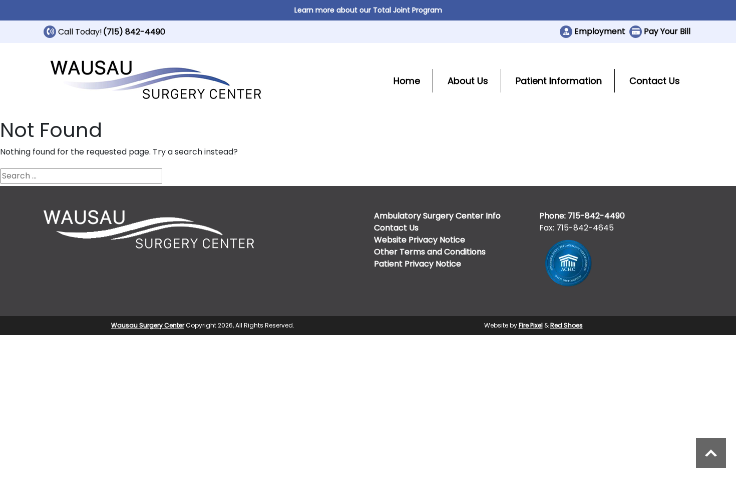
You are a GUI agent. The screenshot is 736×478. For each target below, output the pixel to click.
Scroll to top (711, 453)
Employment (599, 31)
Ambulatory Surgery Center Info (437, 216)
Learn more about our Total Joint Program (368, 10)
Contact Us (654, 80)
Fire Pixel (531, 325)
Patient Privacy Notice (417, 264)
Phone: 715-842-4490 (582, 216)
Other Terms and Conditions (430, 252)
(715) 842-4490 (134, 32)
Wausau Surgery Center (147, 325)
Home (407, 80)
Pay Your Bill (667, 31)
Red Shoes (566, 325)
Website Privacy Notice (419, 240)
